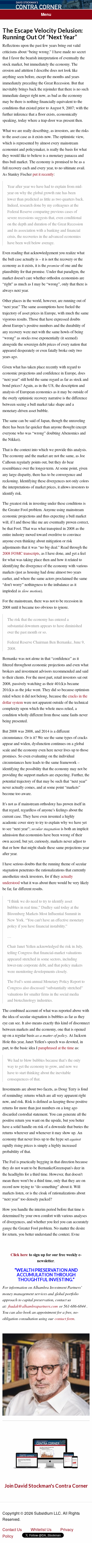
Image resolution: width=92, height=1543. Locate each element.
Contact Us (12, 1529)
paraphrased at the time (56, 1047)
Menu (46, 14)
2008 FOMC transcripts (20, 553)
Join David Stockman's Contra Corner (46, 1486)
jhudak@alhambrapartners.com (33, 1306)
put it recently (43, 174)
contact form (64, 1318)
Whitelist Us (41, 1529)
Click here (19, 1254)
